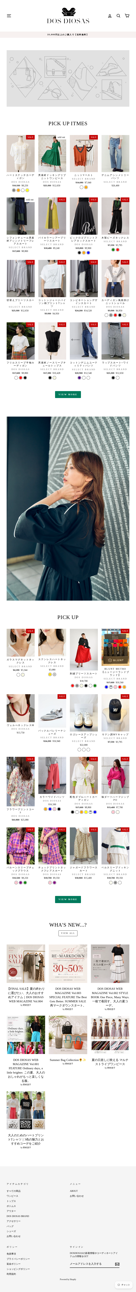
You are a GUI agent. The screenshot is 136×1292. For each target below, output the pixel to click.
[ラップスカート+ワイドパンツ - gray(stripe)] (117, 377)
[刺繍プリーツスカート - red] (72, 685)
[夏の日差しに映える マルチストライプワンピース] (110, 1035)
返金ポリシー (14, 1264)
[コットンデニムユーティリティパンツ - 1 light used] (83, 377)
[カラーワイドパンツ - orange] (45, 809)
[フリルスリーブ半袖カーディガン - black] (25, 377)
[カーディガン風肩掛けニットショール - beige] (124, 315)
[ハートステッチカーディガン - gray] (13, 190)
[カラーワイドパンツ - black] (59, 809)
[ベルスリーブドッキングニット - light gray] (115, 882)
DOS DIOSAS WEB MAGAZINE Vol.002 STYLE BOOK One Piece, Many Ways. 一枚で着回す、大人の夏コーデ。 (110, 997)
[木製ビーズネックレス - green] (113, 249)
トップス (11, 1201)
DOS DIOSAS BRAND (18, 1216)
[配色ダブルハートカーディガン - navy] (90, 812)
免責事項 (11, 1254)
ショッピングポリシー (18, 1269)
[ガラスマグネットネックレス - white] (18, 674)
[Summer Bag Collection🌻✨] (68, 1035)
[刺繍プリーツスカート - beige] (81, 685)
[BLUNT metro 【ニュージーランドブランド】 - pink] (115, 687)
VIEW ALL (68, 933)
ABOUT (74, 1191)
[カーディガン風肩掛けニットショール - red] (115, 315)
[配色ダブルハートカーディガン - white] (77, 812)
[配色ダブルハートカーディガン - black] (72, 812)
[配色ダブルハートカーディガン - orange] (81, 812)
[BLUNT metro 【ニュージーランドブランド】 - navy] (110, 687)
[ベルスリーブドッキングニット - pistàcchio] (119, 882)
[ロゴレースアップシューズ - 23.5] (79, 749)
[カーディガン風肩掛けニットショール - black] (119, 315)
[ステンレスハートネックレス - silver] (54, 674)
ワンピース (12, 1196)
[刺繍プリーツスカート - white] (90, 685)
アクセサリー (14, 1221)
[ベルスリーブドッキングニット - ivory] (110, 882)
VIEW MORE (68, 394)
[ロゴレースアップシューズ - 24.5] (83, 749)
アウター (11, 1211)
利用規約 (11, 1274)
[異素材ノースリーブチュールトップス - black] (50, 377)
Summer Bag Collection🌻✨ (68, 1060)
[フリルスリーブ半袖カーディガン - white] (16, 377)
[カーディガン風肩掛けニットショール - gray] (110, 315)
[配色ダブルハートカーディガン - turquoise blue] (95, 812)
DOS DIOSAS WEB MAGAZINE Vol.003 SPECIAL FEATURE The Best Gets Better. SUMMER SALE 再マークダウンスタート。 (68, 997)
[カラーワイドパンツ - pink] (54, 809)
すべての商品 (14, 1191)
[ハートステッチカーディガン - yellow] (27, 190)
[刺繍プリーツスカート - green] (95, 685)
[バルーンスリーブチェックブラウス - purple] (20, 882)
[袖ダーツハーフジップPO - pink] (113, 812)
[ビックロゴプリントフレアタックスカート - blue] (88, 252)
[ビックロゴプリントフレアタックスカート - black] (79, 252)
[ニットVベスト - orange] (86, 187)
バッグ (10, 1226)
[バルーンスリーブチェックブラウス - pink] (16, 882)
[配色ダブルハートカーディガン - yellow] (86, 812)
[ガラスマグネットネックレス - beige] (22, 674)
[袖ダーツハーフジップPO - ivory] (117, 812)
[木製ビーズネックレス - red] (117, 249)
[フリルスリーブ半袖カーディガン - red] (20, 377)
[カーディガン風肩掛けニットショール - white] (106, 315)
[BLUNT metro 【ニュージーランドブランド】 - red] (119, 687)
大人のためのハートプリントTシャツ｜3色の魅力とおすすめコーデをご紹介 (26, 1139)
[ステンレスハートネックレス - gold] (50, 674)
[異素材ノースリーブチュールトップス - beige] (54, 377)
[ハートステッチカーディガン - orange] (18, 190)
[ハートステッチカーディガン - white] (22, 190)
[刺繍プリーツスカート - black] (86, 685)
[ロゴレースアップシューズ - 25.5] (88, 749)
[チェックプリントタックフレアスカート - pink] (50, 882)
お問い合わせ (14, 1236)
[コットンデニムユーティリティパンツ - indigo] (79, 377)
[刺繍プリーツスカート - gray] (77, 685)
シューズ (11, 1231)
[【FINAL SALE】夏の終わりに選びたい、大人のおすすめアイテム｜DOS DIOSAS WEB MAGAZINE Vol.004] (26, 963)
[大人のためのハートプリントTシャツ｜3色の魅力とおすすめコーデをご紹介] (26, 1110)
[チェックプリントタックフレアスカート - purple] (54, 882)
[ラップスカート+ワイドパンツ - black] (113, 377)
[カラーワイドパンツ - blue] (50, 809)
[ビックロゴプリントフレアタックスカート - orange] (83, 252)
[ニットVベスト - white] (81, 187)
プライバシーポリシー (18, 1259)
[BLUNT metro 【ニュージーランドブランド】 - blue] (106, 687)
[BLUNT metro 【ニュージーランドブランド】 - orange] (124, 687)
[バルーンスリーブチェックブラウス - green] (25, 882)
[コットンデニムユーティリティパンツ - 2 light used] (88, 377)
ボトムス (11, 1206)
